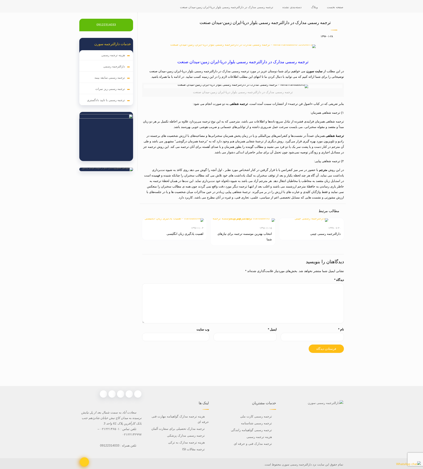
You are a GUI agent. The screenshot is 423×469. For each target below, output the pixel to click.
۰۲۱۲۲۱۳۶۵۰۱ (110, 429)
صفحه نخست (335, 7)
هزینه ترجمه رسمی (113, 55)
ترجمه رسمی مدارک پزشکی (186, 435)
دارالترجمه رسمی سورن (296, 464)
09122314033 (106, 24)
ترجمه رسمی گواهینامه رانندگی (251, 430)
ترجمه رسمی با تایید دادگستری (106, 100)
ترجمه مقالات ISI (193, 449)
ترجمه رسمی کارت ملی (255, 416)
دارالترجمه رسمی (114, 66)
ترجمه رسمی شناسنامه (256, 423)
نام (341, 329)
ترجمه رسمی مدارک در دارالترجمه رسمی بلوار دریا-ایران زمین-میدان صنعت (226, 7)
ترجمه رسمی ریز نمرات (110, 89)
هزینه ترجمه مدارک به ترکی (186, 442)
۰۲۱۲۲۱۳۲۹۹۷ (132, 434)
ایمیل (272, 329)
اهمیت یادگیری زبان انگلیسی (185, 233)
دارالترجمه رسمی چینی (325, 233)
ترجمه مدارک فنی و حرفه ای (253, 443)
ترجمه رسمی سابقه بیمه (110, 77)
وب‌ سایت (203, 329)
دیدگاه (339, 280)
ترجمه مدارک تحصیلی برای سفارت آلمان (178, 428)
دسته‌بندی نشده (292, 7)
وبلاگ (314, 7)
